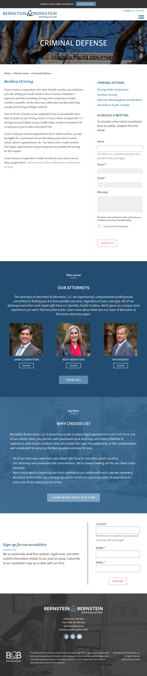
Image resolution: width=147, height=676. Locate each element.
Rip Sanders (120, 359)
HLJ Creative (135, 659)
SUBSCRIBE (117, 581)
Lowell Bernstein (26, 359)
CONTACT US (107, 243)
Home (7, 73)
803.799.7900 (137, 10)
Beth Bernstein (74, 359)
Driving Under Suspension (113, 89)
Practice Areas (21, 73)
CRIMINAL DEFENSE (110, 82)
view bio (26, 365)
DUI (81, 118)
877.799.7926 (79, 622)
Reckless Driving (107, 94)
